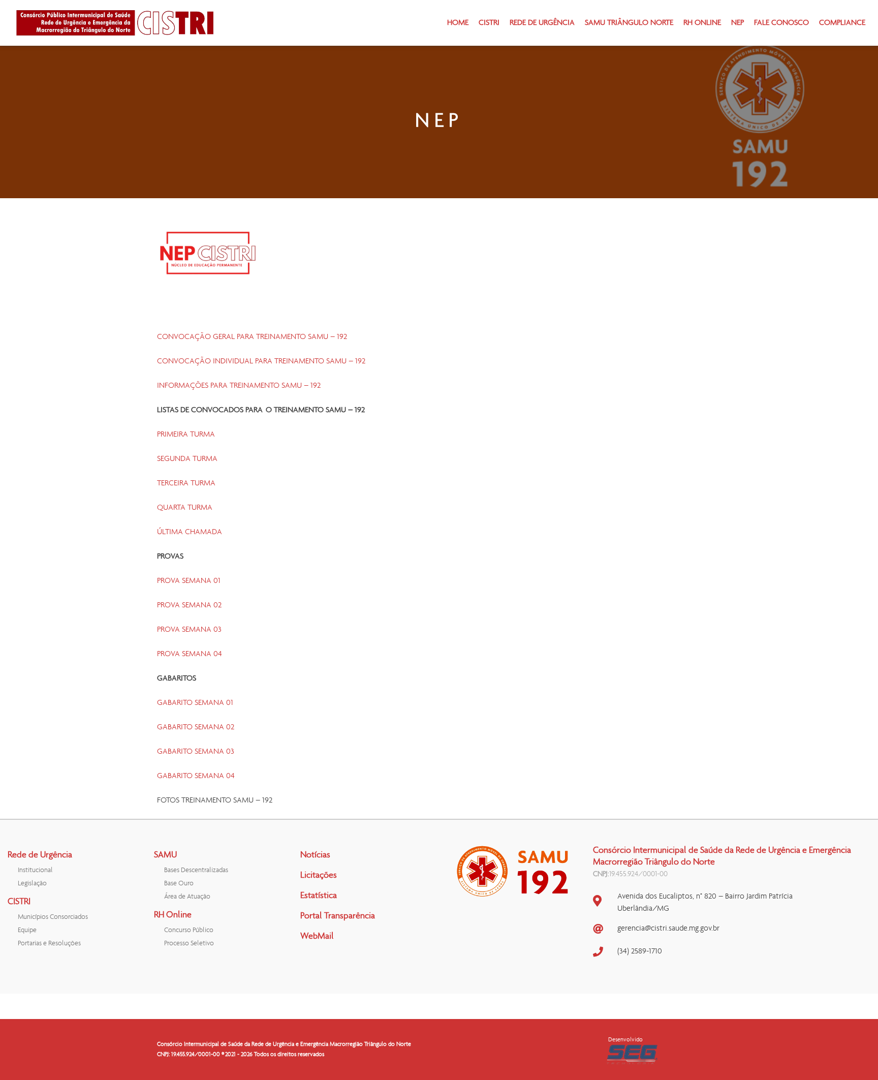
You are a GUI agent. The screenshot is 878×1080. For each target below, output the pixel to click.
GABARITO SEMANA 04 (196, 776)
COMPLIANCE (842, 23)
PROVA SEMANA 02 (189, 605)
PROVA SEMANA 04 (189, 654)
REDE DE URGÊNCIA (542, 23)
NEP (737, 23)
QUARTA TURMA (184, 508)
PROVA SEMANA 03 (189, 630)
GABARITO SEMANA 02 (195, 727)
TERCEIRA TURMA (186, 483)
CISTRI (489, 23)
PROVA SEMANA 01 (189, 581)
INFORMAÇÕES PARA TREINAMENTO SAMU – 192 (239, 386)
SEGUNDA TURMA (187, 459)
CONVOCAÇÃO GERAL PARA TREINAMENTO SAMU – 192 (252, 337)
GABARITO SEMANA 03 (195, 752)
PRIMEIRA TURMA (186, 434)
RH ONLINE (702, 23)
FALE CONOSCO (781, 23)
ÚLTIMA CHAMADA (189, 532)
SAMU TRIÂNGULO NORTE (629, 23)
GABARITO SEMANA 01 (195, 703)
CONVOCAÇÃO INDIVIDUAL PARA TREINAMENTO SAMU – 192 (261, 361)
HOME (457, 23)
